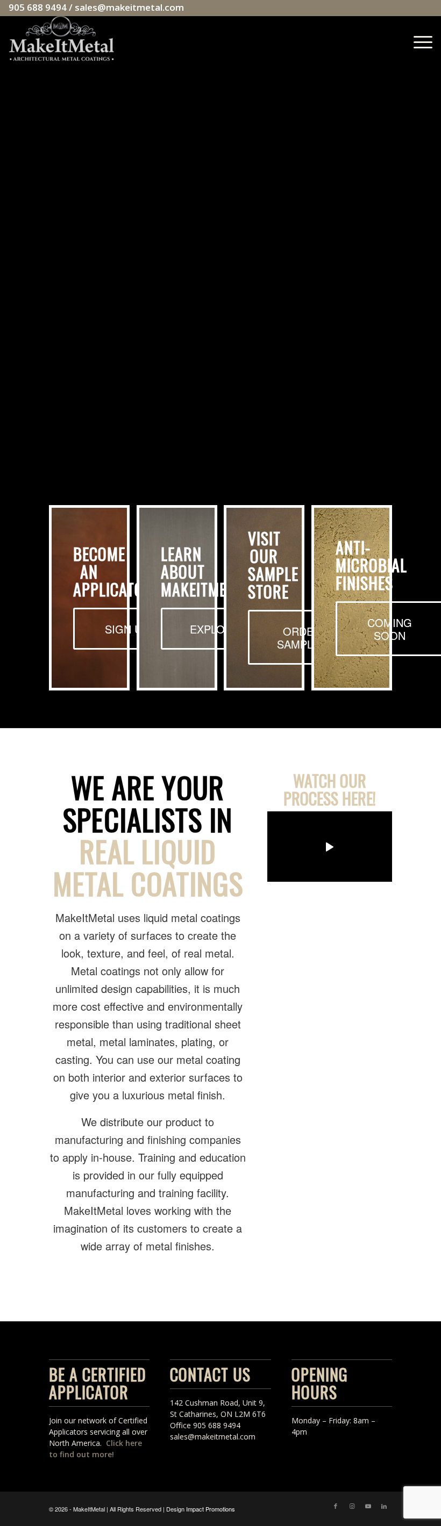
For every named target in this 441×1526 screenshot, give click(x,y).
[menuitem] (417, 40)
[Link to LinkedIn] (384, 1506)
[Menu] (417, 40)
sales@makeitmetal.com (129, 7)
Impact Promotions (210, 1509)
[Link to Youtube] (368, 1506)
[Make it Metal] (61, 40)
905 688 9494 (38, 7)
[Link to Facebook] (336, 1506)
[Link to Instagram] (352, 1506)
